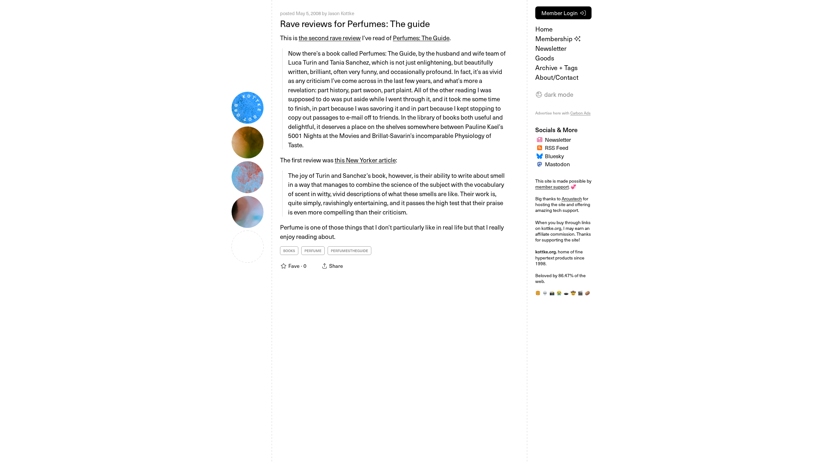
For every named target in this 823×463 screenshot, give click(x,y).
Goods (544, 58)
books (289, 250)
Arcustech (572, 198)
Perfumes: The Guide (421, 37)
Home (544, 29)
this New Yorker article (365, 159)
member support (552, 186)
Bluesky (554, 156)
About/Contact (556, 77)
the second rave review (330, 37)
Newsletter (550, 48)
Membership (554, 38)
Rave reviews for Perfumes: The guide (355, 23)
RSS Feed (556, 147)
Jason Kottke (341, 13)
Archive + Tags (556, 67)
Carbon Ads (580, 113)
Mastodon (557, 164)
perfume (312, 250)
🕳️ (566, 293)
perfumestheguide (349, 250)
